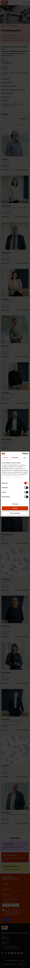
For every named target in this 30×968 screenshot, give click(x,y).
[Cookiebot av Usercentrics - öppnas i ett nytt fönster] (22, 454)
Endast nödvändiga (15, 513)
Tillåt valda (15, 504)
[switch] (26, 487)
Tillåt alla (15, 508)
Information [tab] (15, 457)
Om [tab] (24, 457)
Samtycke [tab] (5, 457)
